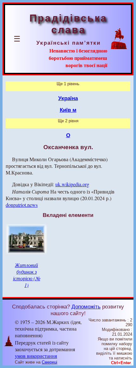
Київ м (68, 110)
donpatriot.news (22, 204)
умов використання (36, 355)
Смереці (49, 362)
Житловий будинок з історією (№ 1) (26, 275)
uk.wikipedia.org (72, 184)
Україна (68, 98)
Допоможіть (86, 306)
